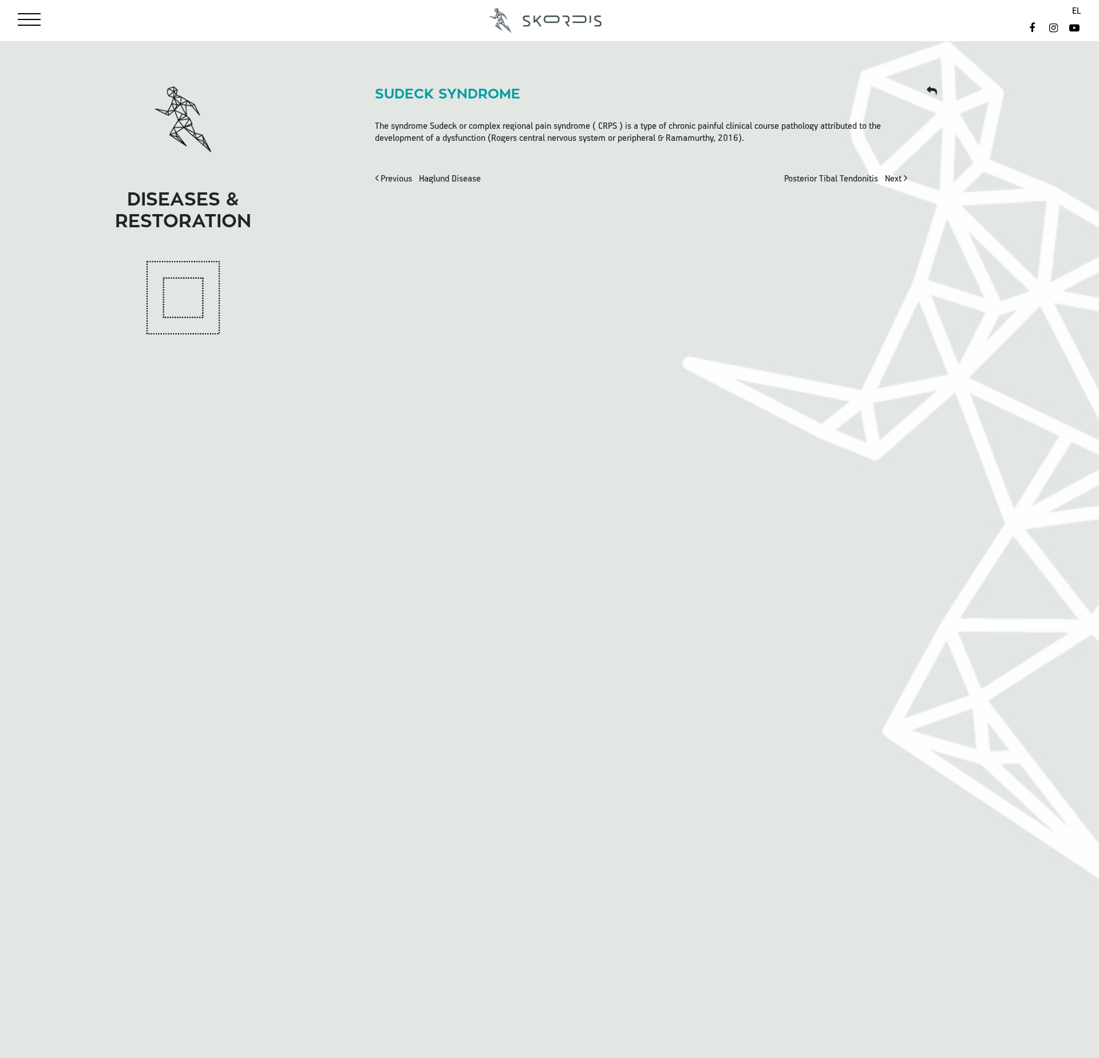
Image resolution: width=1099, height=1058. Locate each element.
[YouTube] (1074, 29)
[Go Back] (931, 92)
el (1076, 11)
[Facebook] (1033, 29)
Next (844, 179)
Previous (429, 179)
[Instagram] (1054, 29)
